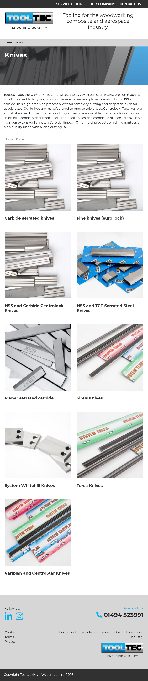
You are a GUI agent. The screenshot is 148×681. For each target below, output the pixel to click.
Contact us (130, 4)
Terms (9, 637)
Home (9, 139)
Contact (11, 632)
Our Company (102, 4)
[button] (18, 42)
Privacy (10, 641)
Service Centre (70, 4)
